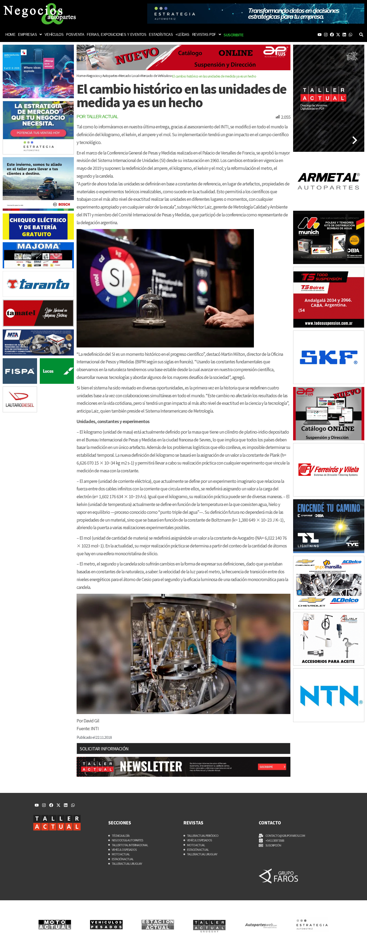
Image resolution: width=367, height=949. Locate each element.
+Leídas (182, 35)
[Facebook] (332, 34)
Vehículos (54, 35)
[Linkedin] (344, 34)
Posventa (75, 35)
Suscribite (233, 35)
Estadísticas (161, 35)
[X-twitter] (338, 34)
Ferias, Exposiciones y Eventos (116, 35)
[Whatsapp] (350, 34)
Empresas (27, 35)
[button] (30, 34)
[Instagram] (325, 34)
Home (10, 35)
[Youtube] (319, 34)
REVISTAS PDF (204, 35)
